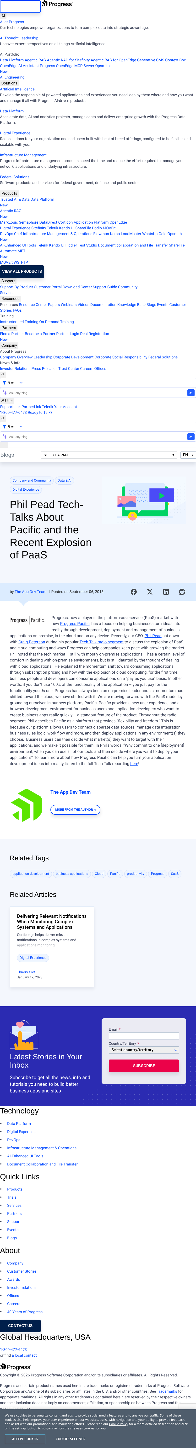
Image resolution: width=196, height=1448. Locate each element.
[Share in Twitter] (150, 592)
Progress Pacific (74, 623)
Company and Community (32, 481)
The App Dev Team (30, 591)
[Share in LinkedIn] (166, 592)
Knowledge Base (131, 304)
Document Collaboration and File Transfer (42, 1164)
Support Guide (105, 287)
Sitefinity (38, 228)
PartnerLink (31, 406)
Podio (97, 228)
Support (8, 281)
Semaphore (28, 222)
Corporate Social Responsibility (120, 357)
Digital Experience (15, 133)
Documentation (103, 304)
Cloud (99, 874)
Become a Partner (40, 333)
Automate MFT (12, 254)
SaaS (175, 874)
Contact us (20, 1325)
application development (31, 874)
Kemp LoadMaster (125, 233)
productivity (135, 874)
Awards (13, 1279)
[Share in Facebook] (134, 592)
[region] (98, 1428)
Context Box (175, 60)
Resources (10, 298)
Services (7, 292)
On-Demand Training (56, 322)
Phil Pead (153, 636)
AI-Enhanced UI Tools (18, 245)
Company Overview (16, 357)
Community (128, 287)
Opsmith (55, 68)
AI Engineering (12, 77)
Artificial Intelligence (17, 89)
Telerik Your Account (59, 406)
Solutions (9, 83)
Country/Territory (122, 1044)
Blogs (151, 304)
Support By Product (16, 287)
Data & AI (65, 481)
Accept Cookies (25, 1439)
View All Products (22, 271)
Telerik (52, 228)
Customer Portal (48, 287)
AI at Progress (12, 22)
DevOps (6, 233)
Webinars (69, 304)
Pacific (115, 874)
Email (114, 1030)
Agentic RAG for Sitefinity (68, 60)
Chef (18, 233)
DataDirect (48, 222)
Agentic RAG (35, 60)
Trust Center (68, 368)
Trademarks (167, 1391)
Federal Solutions (14, 177)
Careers (86, 368)
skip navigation (20, 6)
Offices (100, 368)
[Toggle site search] (3, 418)
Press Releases (44, 368)
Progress (157, 874)
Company (9, 345)
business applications (72, 874)
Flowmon (101, 233)
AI (3, 16)
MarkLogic (9, 222)
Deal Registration (54, 336)
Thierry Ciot (26, 972)
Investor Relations (15, 368)
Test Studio (87, 245)
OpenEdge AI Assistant (19, 65)
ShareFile (83, 228)
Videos (83, 304)
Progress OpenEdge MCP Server (67, 65)
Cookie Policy (118, 1424)
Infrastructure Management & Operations (57, 233)
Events (162, 304)
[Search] (3, 375)
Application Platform (91, 222)
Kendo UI (66, 228)
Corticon (65, 222)
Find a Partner (12, 333)
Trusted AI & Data (15, 199)
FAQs (17, 310)
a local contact (24, 1355)
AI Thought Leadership (19, 38)
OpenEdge (118, 222)
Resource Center (33, 304)
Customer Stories (22, 1271)
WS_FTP (21, 262)
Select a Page (56, 455)
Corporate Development (73, 357)
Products (9, 193)
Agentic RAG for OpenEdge (113, 60)
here (134, 763)
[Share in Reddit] (182, 592)
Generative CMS (150, 60)
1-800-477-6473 (13, 412)
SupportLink (10, 406)
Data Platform (12, 60)
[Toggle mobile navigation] (4, 445)
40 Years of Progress (25, 1312)
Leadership (42, 357)
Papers (54, 304)
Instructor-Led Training (19, 322)
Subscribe (144, 1065)
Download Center (77, 287)
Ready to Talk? (40, 412)
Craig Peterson (31, 642)
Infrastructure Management (23, 155)
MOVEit (109, 228)
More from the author (74, 810)
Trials (11, 1197)
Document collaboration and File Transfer (133, 245)
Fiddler (71, 245)
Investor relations (22, 1287)
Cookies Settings (70, 1439)
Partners (8, 327)
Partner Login (67, 333)
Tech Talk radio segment (101, 642)
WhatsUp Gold (154, 233)
